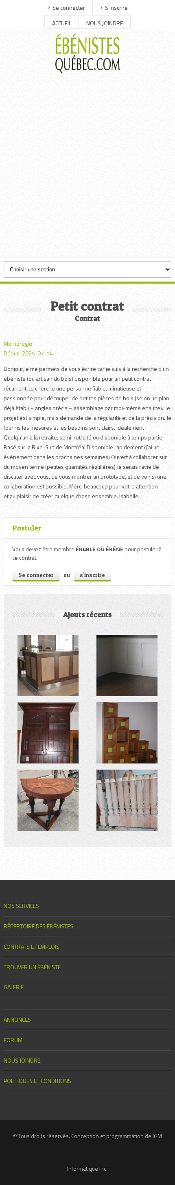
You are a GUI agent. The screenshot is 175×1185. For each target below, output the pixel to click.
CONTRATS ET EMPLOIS (31, 946)
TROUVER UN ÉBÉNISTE (32, 967)
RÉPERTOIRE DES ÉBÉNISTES (38, 926)
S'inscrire (116, 7)
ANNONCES (17, 1019)
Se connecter (68, 7)
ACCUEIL (61, 23)
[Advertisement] (87, 167)
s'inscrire (92, 574)
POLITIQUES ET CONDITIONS (37, 1080)
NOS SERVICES (21, 905)
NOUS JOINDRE (104, 23)
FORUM (13, 1040)
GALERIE (14, 987)
